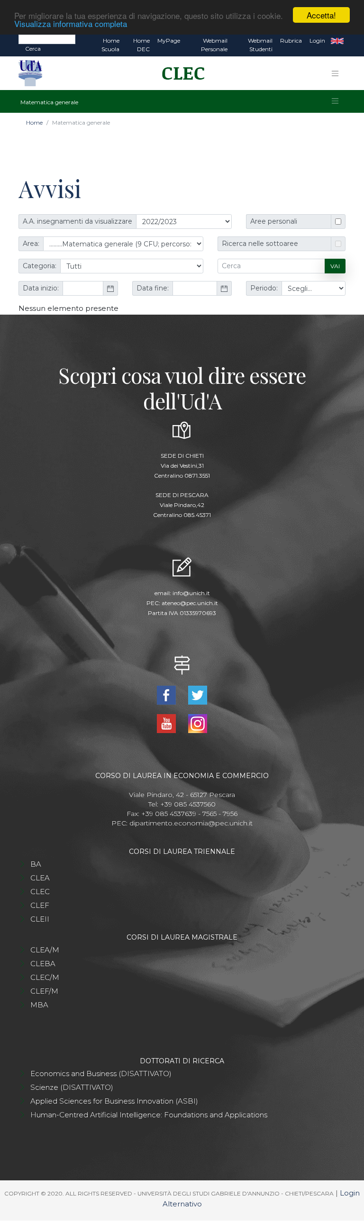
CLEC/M (44, 977)
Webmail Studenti (260, 45)
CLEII (39, 919)
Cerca (33, 48)
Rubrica (291, 40)
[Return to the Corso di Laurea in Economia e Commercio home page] (180, 73)
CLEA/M (44, 949)
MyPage (168, 40)
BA (35, 864)
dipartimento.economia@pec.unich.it (191, 823)
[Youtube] (167, 722)
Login (317, 40)
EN (337, 41)
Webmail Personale (214, 45)
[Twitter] (197, 694)
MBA (39, 1004)
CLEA (40, 877)
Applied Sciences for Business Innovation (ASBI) (114, 1100)
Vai (335, 266)
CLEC (40, 891)
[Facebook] (167, 694)
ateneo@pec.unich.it (190, 603)
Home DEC (141, 45)
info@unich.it (191, 593)
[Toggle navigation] (335, 73)
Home (34, 122)
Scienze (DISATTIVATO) (71, 1087)
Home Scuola (110, 45)
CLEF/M (44, 991)
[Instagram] (197, 722)
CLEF (39, 905)
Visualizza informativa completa (70, 23)
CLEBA (42, 963)
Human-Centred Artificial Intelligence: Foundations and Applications (148, 1114)
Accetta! (321, 15)
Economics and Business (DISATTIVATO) (101, 1073)
